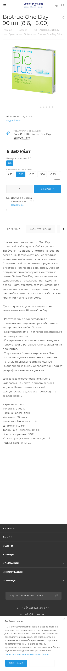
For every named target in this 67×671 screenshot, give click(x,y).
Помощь (9, 580)
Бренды (8, 554)
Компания (11, 563)
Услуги (8, 545)
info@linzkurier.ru (36, 614)
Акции (8, 537)
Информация (13, 571)
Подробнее (17, 205)
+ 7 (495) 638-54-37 (34, 607)
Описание (13, 229)
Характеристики (40, 229)
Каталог (9, 528)
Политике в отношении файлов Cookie (26, 654)
